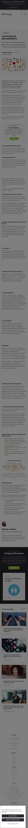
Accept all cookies (13, 815)
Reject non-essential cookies (12, 819)
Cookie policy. (4, 812)
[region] (13, 817)
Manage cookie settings (12, 823)
